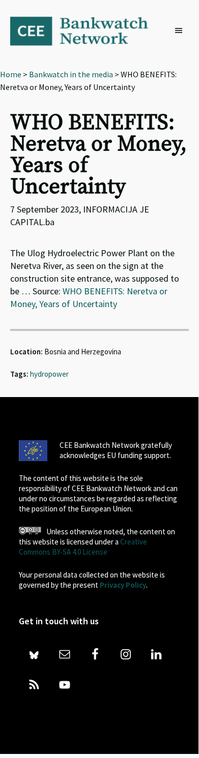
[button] (181, 31)
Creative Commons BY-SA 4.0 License (83, 547)
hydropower (49, 374)
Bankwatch (86, 30)
